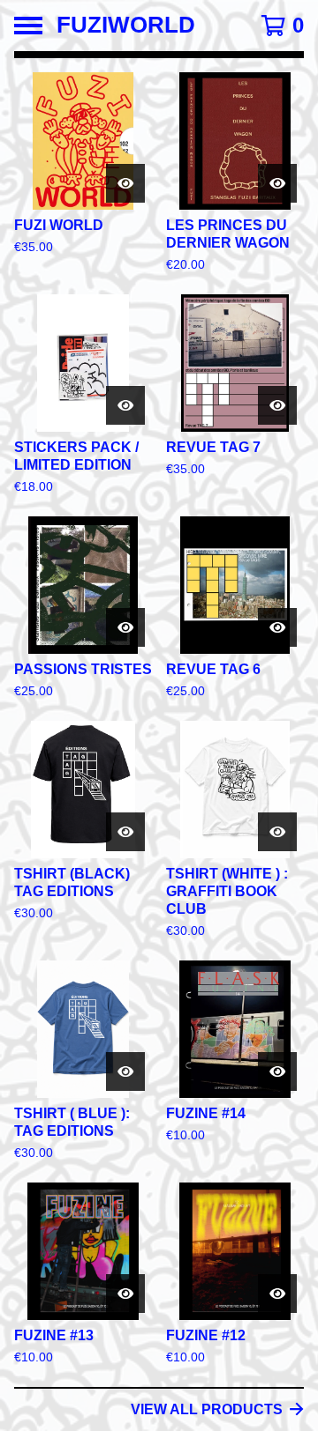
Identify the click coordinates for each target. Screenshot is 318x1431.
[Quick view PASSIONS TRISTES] (125, 627)
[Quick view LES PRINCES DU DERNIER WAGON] (277, 183)
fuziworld (126, 25)
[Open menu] (28, 25)
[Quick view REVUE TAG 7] (277, 405)
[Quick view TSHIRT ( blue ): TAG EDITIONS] (125, 1071)
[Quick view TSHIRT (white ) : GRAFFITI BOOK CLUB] (277, 831)
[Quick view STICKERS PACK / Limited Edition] (125, 405)
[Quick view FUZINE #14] (277, 1071)
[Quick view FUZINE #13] (125, 1293)
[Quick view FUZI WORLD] (125, 183)
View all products (207, 1409)
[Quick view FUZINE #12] (277, 1293)
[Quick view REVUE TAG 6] (277, 627)
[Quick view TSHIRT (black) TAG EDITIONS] (125, 831)
